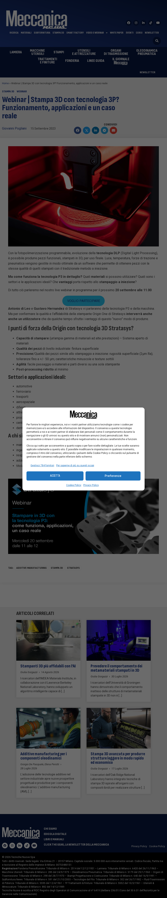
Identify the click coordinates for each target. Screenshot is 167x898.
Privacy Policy (91, 485)
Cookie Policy (73, 485)
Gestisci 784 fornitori (42, 465)
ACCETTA (55, 476)
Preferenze (113, 476)
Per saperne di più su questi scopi (75, 465)
